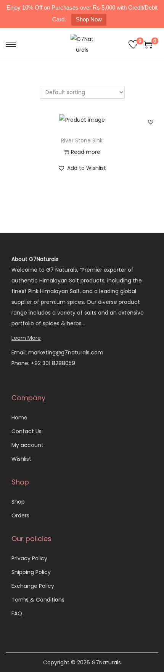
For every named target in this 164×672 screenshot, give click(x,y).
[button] (150, 121)
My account (27, 445)
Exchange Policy (32, 586)
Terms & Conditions (37, 599)
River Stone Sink (82, 140)
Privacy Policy (29, 558)
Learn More (26, 338)
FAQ (16, 613)
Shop (18, 502)
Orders (20, 515)
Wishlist (21, 459)
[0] (133, 44)
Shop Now (89, 19)
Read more (85, 152)
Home (19, 417)
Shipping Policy (31, 572)
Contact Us (26, 431)
